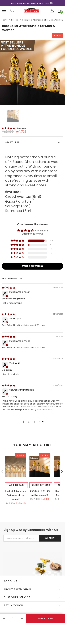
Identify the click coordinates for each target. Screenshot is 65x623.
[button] (8, 128)
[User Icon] (52, 10)
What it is (32, 142)
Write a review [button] (32, 266)
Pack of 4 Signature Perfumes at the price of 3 (15, 495)
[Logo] (31, 10)
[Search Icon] (12, 10)
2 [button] (28, 421)
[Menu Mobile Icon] (4, 10)
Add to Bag (16, 485)
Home (4, 19)
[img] (8, 287)
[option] (32, 3)
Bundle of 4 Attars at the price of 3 (40, 493)
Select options (41, 485)
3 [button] (34, 421)
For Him (15, 19)
